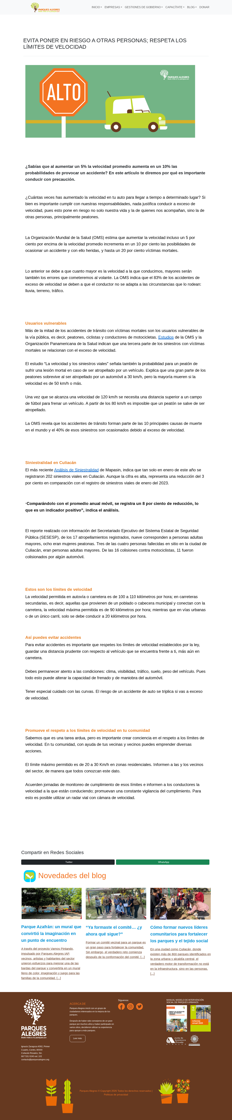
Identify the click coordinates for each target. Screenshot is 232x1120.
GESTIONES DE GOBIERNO (143, 7)
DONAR (204, 7)
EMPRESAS (112, 7)
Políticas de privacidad (116, 1094)
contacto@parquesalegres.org (35, 1059)
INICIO (96, 7)
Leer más (77, 1038)
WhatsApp (163, 862)
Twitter (69, 862)
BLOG (191, 7)
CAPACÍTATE (173, 7)
